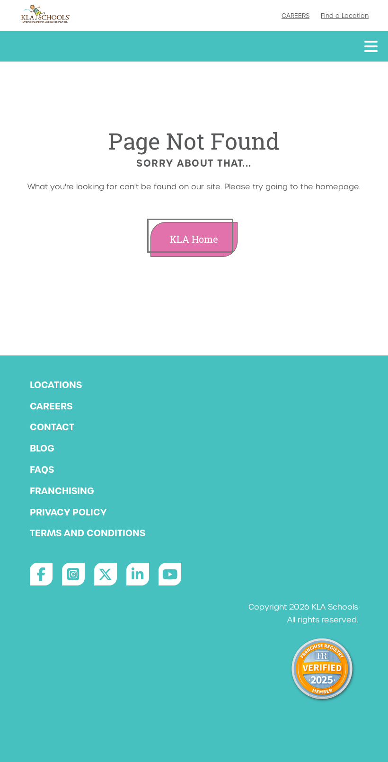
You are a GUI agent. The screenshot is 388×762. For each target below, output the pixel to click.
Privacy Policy (68, 512)
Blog (42, 448)
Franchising (62, 491)
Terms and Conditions (87, 533)
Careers (295, 16)
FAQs (42, 469)
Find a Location (345, 16)
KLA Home (194, 239)
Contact (52, 427)
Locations (56, 385)
